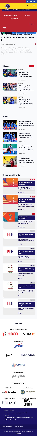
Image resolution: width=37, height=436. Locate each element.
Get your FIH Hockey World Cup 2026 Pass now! (16, 9)
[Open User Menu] (32, 24)
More (31, 66)
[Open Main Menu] (5, 28)
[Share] (35, 44)
